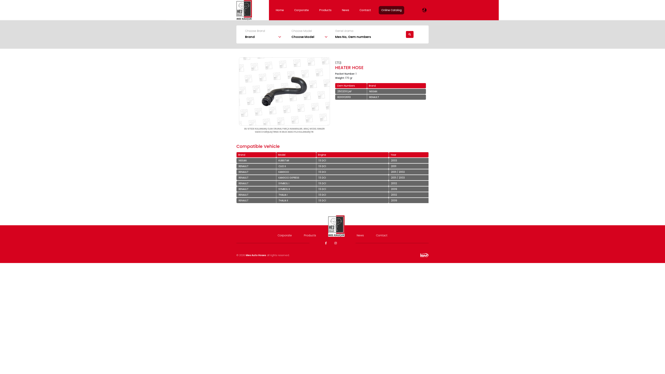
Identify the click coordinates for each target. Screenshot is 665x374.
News (345, 10)
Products (325, 10)
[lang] (424, 10)
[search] (410, 34)
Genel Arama (344, 31)
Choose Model (301, 31)
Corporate (301, 10)
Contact (365, 10)
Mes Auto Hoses (256, 255)
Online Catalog (391, 10)
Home (280, 10)
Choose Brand (255, 31)
